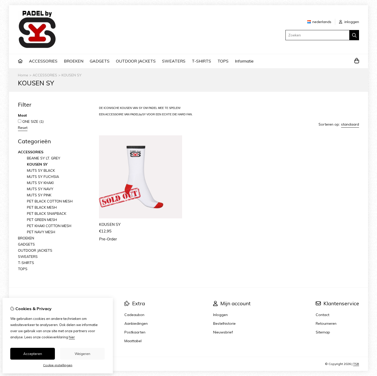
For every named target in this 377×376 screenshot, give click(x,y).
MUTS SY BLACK (41, 170)
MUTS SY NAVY (40, 189)
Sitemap (323, 332)
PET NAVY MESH (41, 232)
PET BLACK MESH (42, 207)
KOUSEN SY (72, 75)
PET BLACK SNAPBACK (46, 213)
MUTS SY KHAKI (40, 182)
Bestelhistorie (224, 323)
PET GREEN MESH (42, 219)
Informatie (244, 61)
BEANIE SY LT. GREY (43, 158)
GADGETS (100, 61)
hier (72, 337)
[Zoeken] (354, 35)
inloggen (351, 21)
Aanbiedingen (136, 323)
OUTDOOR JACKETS (136, 61)
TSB (356, 364)
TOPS (223, 61)
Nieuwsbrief (223, 332)
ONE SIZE (32, 121)
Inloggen (220, 314)
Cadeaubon (134, 314)
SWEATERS (173, 61)
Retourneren (326, 323)
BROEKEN (73, 61)
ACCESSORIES (43, 61)
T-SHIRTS (201, 61)
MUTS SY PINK (39, 195)
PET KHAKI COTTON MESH (49, 225)
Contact (322, 314)
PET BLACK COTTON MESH (50, 201)
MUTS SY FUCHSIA (43, 176)
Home (23, 75)
